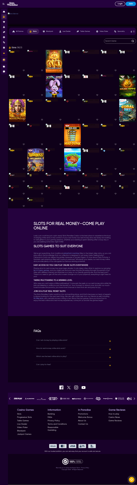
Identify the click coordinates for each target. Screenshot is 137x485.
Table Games (85, 31)
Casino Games (25, 410)
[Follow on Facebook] (61, 387)
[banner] (72, 19)
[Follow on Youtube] (84, 387)
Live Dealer (67, 31)
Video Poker (104, 31)
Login (120, 4)
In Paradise (84, 410)
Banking (51, 414)
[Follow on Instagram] (76, 387)
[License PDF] (72, 462)
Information (54, 410)
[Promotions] (3, 59)
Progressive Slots (24, 417)
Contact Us (83, 424)
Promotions (83, 414)
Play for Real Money (17, 60)
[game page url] (42, 126)
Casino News (114, 417)
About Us (82, 421)
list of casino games (41, 270)
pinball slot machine (71, 253)
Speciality (121, 31)
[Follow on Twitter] (69, 387)
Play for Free (17, 62)
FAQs (50, 417)
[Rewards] (3, 53)
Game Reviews (117, 410)
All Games (19, 31)
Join (131, 4)
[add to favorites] (24, 70)
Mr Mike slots (38, 298)
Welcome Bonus (85, 417)
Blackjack (49, 31)
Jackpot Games (24, 434)
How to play (114, 414)
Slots (35, 31)
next (134, 31)
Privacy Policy (54, 421)
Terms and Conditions (57, 424)
